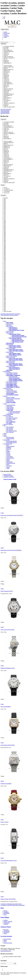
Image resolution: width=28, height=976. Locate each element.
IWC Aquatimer (10, 427)
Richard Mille (6, 439)
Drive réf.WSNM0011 (6, 706)
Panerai (5, 436)
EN (4, 18)
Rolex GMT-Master (10, 348)
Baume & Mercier (10, 446)
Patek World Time (13, 376)
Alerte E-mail (6, 33)
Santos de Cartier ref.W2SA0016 (8, 899)
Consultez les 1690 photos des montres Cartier (11, 903)
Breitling (8, 451)
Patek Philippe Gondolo (11, 381)
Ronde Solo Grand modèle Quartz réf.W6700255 (12, 515)
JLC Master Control (10, 419)
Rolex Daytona (9, 332)
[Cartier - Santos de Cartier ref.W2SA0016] (14, 889)
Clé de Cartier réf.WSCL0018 (7, 629)
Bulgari (8, 452)
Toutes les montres (7, 479)
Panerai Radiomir (10, 438)
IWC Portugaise (10, 432)
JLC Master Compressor (11, 418)
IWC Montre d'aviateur (11, 430)
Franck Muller (9, 456)
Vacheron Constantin (8, 424)
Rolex (4, 321)
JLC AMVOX (9, 416)
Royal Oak (5, 929)
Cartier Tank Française (14, 412)
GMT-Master (6, 913)
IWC (4, 425)
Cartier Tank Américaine (14, 411)
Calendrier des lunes (8, 475)
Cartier (5, 403)
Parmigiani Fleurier (10, 463)
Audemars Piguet (7, 388)
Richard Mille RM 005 (11, 441)
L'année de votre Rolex (8, 476)
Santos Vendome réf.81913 (7, 591)
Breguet (5, 396)
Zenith (7, 468)
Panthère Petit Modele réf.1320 (8, 668)
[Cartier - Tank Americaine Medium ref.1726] (14, 850)
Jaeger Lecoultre (7, 415)
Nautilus (5, 921)
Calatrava (5, 920)
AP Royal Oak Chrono (11, 390)
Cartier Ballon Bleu (10, 405)
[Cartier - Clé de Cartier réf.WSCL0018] (14, 619)
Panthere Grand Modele (6, 783)
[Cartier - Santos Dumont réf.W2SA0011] (14, 735)
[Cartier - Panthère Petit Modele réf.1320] (14, 658)
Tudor (4, 434)
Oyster (4, 914)
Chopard (8, 455)
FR (4, 17)
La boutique (6, 35)
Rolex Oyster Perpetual (11, 356)
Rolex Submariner (10, 362)
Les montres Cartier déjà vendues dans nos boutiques (13, 905)
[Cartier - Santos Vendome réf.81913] (14, 579)
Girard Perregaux (10, 458)
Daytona (5, 910)
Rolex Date (8, 325)
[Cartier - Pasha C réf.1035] (14, 812)
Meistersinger (9, 461)
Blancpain (8, 449)
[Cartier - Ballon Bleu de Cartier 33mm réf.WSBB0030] (14, 544)
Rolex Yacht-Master (10, 366)
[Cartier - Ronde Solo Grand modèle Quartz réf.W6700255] (14, 505)
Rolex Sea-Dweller (10, 357)
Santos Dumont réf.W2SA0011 (8, 745)
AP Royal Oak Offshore (11, 392)
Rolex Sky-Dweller (10, 361)
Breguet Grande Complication (13, 398)
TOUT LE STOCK (5, 110)
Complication (6, 922)
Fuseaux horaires (7, 474)
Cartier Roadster (10, 407)
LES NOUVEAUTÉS (6, 109)
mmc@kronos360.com (6, 951)
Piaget (7, 464)
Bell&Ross (8, 447)
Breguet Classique (10, 397)
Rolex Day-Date (10, 331)
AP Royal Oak (9, 389)
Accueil (5, 32)
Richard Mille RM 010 (11, 442)
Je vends (5, 34)
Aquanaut (10, 921)
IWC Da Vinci (9, 428)
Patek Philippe (6, 371)
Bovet (7, 450)
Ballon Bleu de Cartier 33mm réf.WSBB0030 (11, 550)
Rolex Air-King (9, 323)
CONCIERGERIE (5, 112)
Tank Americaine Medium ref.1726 (9, 860)
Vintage (5, 933)
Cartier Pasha (9, 406)
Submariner (6, 912)
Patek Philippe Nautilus (11, 383)
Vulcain (8, 467)
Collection (5, 924)
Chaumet (8, 454)
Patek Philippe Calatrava (11, 374)
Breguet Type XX (10, 401)
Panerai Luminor (10, 437)
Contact (5, 37)
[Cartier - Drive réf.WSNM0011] (14, 696)
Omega (5, 433)
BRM (7, 445)
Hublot (7, 460)
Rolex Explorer (9, 344)
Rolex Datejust (9, 326)
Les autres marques (7, 443)
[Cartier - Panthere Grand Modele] (14, 773)
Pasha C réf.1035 (4, 822)
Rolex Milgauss (9, 352)
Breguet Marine (9, 400)
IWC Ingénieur (9, 429)
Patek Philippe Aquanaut (12, 372)
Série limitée (6, 932)
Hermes (8, 459)
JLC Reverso (9, 420)
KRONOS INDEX (5, 113)
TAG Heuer (9, 465)
